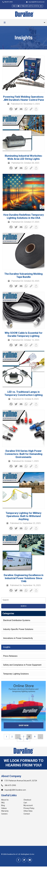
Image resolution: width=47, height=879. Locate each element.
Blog (3, 805)
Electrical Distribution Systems (16, 620)
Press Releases (10, 656)
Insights (6, 647)
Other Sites (28, 811)
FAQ (3, 803)
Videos (4, 808)
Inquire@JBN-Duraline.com (15, 790)
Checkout (27, 800)
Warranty (5, 811)
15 (20, 739)
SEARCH (23, 606)
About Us (5, 800)
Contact (27, 814)
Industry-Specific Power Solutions (18, 629)
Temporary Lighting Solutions (16, 674)
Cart (25, 803)
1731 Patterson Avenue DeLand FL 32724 (20, 781)
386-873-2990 (8, 2)
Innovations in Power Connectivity (18, 638)
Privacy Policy (29, 808)
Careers (4, 814)
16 (27, 739)
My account (28, 805)
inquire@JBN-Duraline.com (36, 2)
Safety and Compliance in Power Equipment (22, 665)
